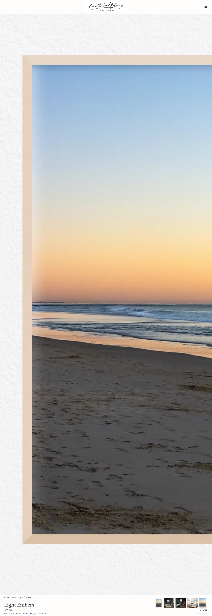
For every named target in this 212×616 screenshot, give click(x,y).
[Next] (208, 603)
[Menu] (6, 7)
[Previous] (155, 603)
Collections (10, 597)
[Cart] (206, 7)
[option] (158, 603)
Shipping (30, 613)
